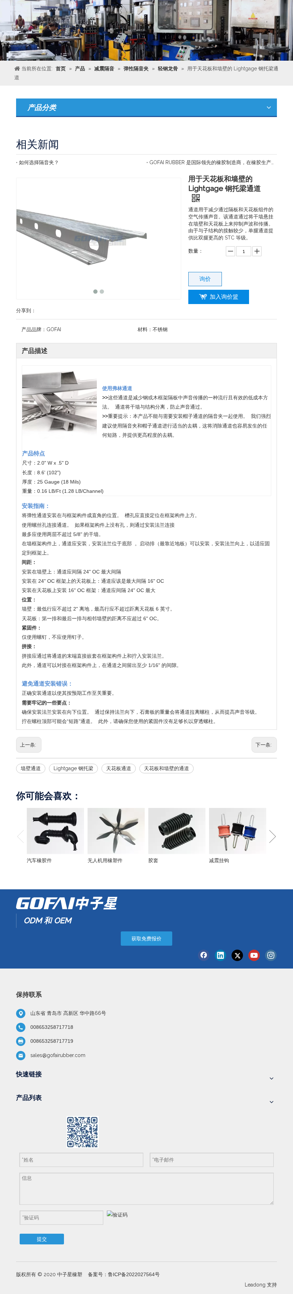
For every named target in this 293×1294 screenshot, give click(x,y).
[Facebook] (203, 955)
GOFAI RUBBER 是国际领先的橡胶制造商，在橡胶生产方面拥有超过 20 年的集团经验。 (211, 162)
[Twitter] (237, 955)
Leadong (255, 1285)
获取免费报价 (146, 938)
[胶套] (176, 831)
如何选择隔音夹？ (39, 162)
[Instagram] (271, 955)
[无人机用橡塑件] (116, 831)
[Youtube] (254, 955)
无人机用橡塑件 (105, 860)
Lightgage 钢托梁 (73, 768)
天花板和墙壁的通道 (166, 768)
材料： (145, 329)
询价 (205, 279)
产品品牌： (33, 329)
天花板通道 (118, 768)
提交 (42, 1239)
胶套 (153, 860)
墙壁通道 (31, 768)
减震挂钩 (219, 860)
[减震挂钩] (237, 831)
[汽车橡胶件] (55, 831)
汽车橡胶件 (39, 860)
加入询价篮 (224, 296)
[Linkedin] (220, 955)
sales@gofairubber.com (57, 1055)
